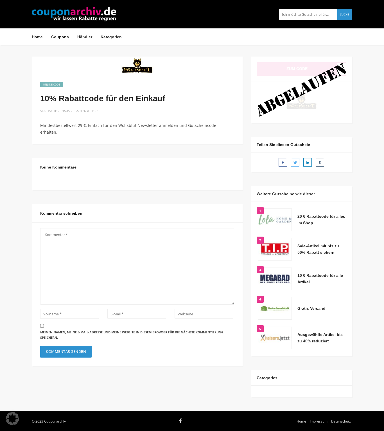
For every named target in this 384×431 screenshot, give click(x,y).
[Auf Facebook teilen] (283, 162)
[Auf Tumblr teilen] (320, 162)
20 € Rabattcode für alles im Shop (321, 219)
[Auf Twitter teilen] (295, 162)
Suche (345, 14)
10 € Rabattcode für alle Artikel (320, 278)
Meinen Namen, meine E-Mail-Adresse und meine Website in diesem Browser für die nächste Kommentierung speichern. (131, 335)
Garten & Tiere (86, 111)
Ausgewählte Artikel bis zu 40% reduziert (320, 338)
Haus (66, 111)
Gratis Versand (311, 308)
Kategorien (111, 37)
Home (37, 37)
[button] (12, 418)
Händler (84, 37)
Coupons (60, 37)
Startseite (48, 111)
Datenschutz (341, 421)
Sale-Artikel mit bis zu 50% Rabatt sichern (318, 249)
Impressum (318, 421)
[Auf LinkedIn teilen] (307, 162)
